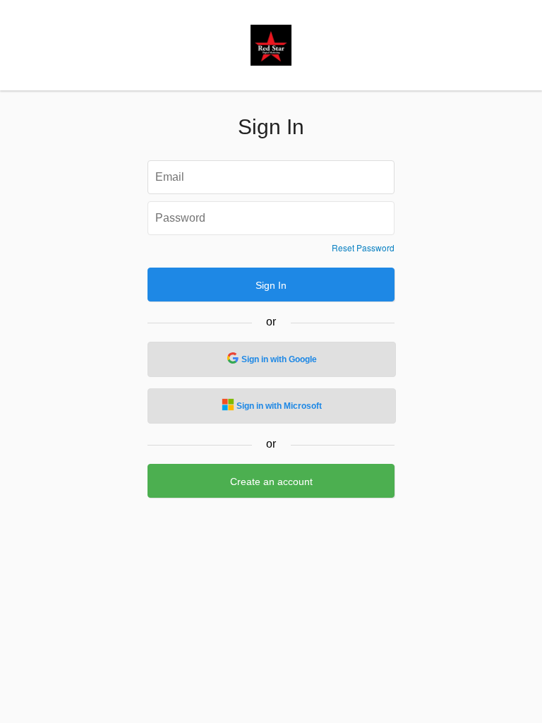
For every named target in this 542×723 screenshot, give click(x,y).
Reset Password (363, 247)
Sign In (271, 285)
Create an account (271, 481)
